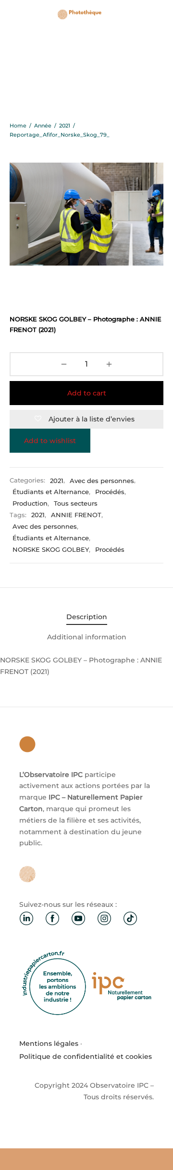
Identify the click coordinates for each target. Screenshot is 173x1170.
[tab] (86, 617)
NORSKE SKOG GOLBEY (50, 549)
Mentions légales (48, 1043)
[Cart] (157, 14)
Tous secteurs (76, 503)
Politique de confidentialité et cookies (85, 1056)
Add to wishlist (50, 440)
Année (42, 125)
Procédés (109, 492)
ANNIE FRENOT (76, 515)
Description (86, 616)
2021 (64, 125)
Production (30, 503)
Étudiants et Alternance (50, 492)
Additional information (86, 637)
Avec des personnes (102, 480)
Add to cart (86, 393)
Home (18, 125)
